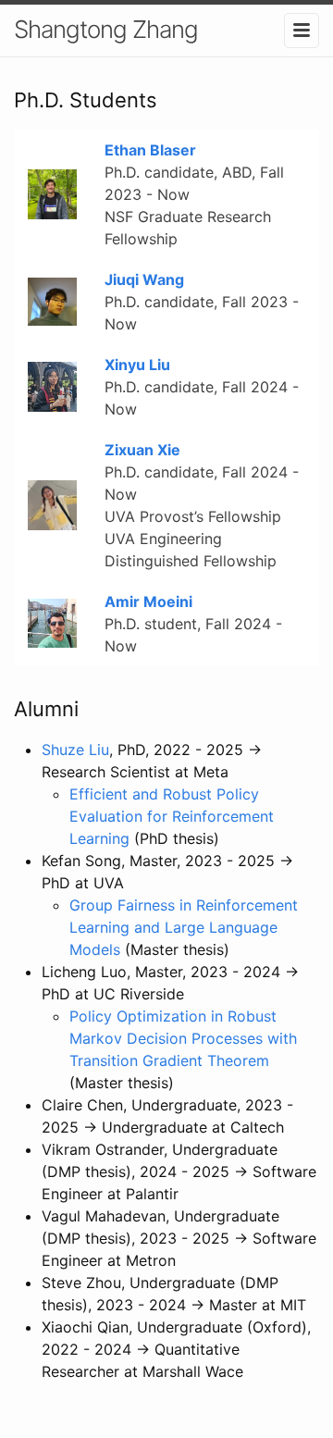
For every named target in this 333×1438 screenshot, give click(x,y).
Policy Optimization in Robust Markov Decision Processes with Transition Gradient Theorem (183, 1038)
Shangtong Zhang (106, 29)
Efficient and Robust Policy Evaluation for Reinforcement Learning (171, 816)
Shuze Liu (75, 749)
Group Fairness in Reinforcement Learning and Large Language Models (183, 927)
